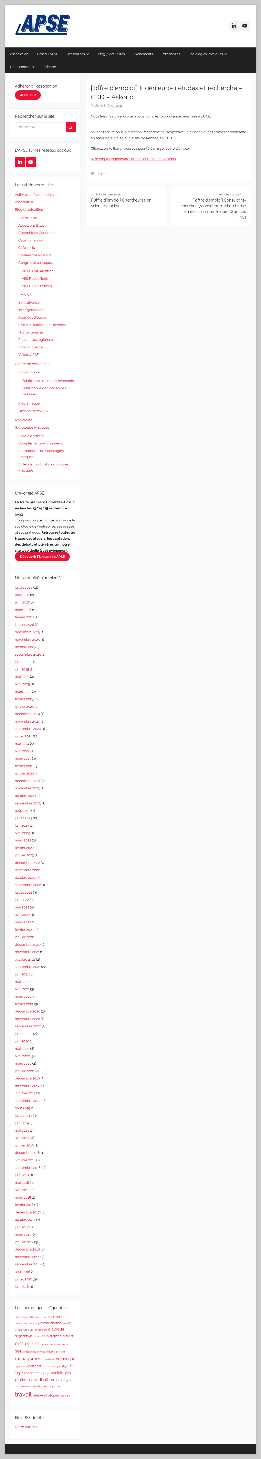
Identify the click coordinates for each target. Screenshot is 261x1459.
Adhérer (49, 67)
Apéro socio (27, 218)
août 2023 (22, 810)
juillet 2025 (23, 662)
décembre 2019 (27, 1078)
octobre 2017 (25, 1220)
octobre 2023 (25, 796)
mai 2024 (22, 744)
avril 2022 (22, 915)
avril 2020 (22, 1056)
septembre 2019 (28, 1101)
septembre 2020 (28, 1026)
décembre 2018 (27, 1153)
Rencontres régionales (36, 340)
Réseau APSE (47, 54)
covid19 (66, 1323)
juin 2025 (22, 669)
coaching (34, 1323)
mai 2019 (22, 1130)
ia (23, 1351)
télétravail (39, 1395)
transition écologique (45, 1386)
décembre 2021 (27, 944)
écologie (65, 1395)
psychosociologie (51, 1366)
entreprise (28, 1343)
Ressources (76, 54)
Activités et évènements (34, 195)
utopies (54, 1395)
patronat (34, 1366)
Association (19, 54)
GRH (18, 1351)
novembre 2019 (27, 1086)
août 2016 (22, 1272)
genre (56, 1344)
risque (19, 1373)
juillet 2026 (23, 587)
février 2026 (24, 617)
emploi (47, 1336)
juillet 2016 (23, 1279)
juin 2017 (22, 1227)
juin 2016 (22, 1287)
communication (50, 1323)
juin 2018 (22, 1175)
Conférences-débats (34, 255)
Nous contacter (22, 67)
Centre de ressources (32, 364)
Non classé (23, 420)
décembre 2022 (27, 863)
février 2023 (24, 848)
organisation (21, 1366)
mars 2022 (23, 922)
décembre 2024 (27, 714)
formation (46, 1344)
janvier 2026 (24, 625)
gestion (66, 1344)
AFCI (31, 1317)
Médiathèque (29, 403)
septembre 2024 (28, 729)
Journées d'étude (32, 317)
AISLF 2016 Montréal (38, 271)
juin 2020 (22, 1041)
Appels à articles (31, 225)
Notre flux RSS (26, 1427)
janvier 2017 (24, 1242)
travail (23, 1394)
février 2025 (24, 699)
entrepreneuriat (63, 1336)
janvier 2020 (24, 1071)
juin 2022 (22, 900)
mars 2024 (23, 758)
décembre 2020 (27, 1011)
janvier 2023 (24, 855)
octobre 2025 (25, 647)
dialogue (56, 1329)
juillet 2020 (23, 1034)
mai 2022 (22, 907)
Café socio (26, 248)
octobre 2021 (25, 959)
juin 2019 (22, 1123)
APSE (51, 1317)
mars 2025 (23, 692)
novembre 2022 (27, 870)
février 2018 (24, 1205)
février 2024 (24, 766)
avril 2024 (22, 751)
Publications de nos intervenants (48, 381)
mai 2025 (22, 677)
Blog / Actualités (111, 54)
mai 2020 (22, 1049)
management (29, 1358)
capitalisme (21, 1323)
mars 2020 (23, 1063)
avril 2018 (22, 1190)
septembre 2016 (28, 1264)
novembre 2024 (27, 721)
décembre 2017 (27, 1212)
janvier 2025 (24, 706)
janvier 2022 (24, 937)
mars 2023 (23, 840)
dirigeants (22, 1336)
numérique (65, 1359)
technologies (63, 1380)
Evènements (143, 54)
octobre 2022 (25, 877)
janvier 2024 (24, 773)
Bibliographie (29, 372)
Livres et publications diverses (42, 325)
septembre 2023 (28, 803)
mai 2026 (22, 595)
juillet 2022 (23, 892)
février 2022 (24, 930)
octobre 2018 (25, 1160)
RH (72, 1366)
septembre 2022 (28, 885)
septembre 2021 (27, 967)
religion (65, 1366)
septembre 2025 (28, 654)
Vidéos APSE (28, 355)
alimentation (40, 1317)
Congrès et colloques (35, 263)
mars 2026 (23, 610)
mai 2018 (22, 1182)
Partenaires (171, 54)
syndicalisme (43, 1379)
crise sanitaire (26, 1329)
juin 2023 (22, 825)
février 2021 (24, 1004)
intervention (56, 1351)
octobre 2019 (25, 1093)
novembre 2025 (27, 639)
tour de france (22, 1386)
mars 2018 (23, 1197)
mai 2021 (22, 982)
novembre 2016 (27, 1257)
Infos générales (30, 310)
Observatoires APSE (34, 411)
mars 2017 (23, 1234)
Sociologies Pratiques (206, 54)
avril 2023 (22, 833)
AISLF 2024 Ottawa (37, 286)
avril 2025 (22, 684)
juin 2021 (22, 974)
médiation (49, 1359)
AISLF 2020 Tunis (35, 278)
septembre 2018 (28, 1168)
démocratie (35, 1336)
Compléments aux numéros (40, 443)
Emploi (101, 173)
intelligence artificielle (35, 1351)
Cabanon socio (30, 240)
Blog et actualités (29, 209)
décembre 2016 (27, 1249)
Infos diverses (29, 303)
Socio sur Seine (30, 347)
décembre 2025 (27, 632)
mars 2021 (23, 996)
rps (26, 1373)
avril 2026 (22, 602)
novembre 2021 (27, 952)
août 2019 (22, 1108)
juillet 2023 (23, 818)
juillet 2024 (23, 736)
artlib (59, 1317)
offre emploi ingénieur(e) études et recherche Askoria (133, 159)
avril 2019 (22, 1138)
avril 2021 (22, 989)
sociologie (45, 1373)
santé (34, 1373)
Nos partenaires (30, 332)
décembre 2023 (27, 781)
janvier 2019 (24, 1145)
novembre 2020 (27, 1019)
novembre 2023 (27, 788)
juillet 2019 (23, 1115)
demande (42, 1329)
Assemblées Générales (36, 233)
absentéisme (21, 1317)
